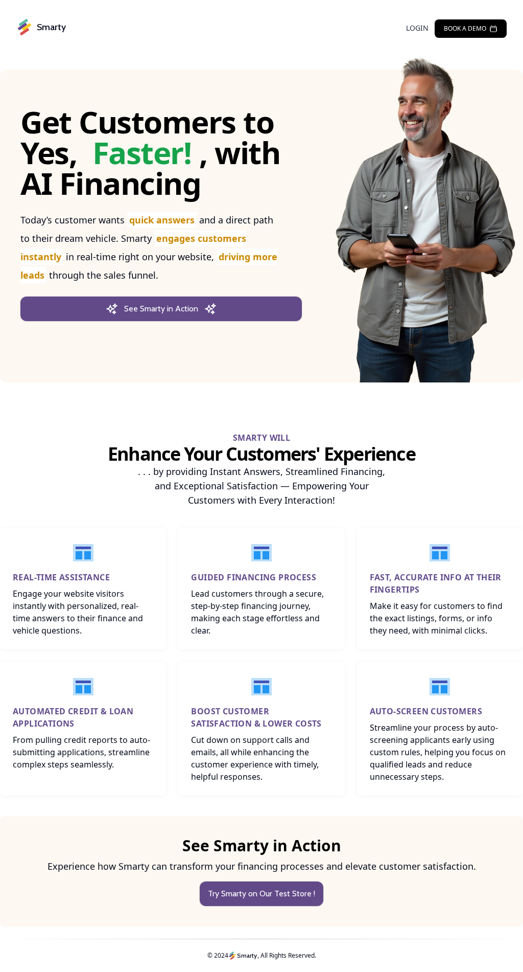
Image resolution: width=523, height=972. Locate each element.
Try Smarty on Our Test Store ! (261, 893)
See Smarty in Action (161, 308)
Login (417, 28)
